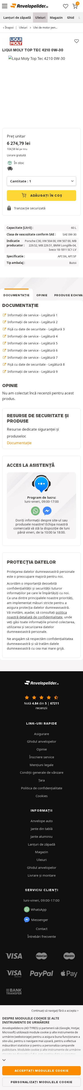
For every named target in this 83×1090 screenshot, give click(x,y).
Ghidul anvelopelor (41, 741)
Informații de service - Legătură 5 (32, 343)
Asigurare (41, 734)
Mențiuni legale (41, 765)
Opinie (42, 295)
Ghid (70, 17)
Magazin (56, 17)
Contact (41, 928)
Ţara (41, 780)
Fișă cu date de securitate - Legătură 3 (36, 329)
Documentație (16, 295)
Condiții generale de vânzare (41, 772)
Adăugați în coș (45, 196)
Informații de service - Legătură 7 (32, 357)
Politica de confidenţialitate (41, 788)
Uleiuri (40, 17)
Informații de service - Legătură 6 (32, 350)
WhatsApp (38, 909)
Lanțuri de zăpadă (17, 17)
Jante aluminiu (41, 836)
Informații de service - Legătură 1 (32, 315)
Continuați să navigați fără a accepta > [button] (55, 1011)
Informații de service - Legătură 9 (32, 371)
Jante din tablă (41, 828)
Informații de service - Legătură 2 (32, 322)
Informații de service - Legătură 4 (32, 336)
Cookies (42, 796)
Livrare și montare (42, 875)
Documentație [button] (19, 442)
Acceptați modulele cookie (42, 1070)
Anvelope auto (42, 821)
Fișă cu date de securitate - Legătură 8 (36, 364)
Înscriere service (41, 757)
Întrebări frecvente (41, 936)
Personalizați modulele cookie (41, 1082)
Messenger (39, 919)
